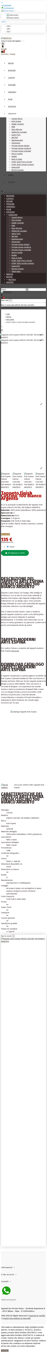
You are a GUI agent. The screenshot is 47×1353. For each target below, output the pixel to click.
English (15, 15)
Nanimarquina (17, 140)
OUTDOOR (10, 212)
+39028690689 (6, 5)
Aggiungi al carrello (17, 553)
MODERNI (10, 196)
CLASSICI (10, 198)
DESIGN (9, 201)
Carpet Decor (17, 119)
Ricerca (12, 280)
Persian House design (20, 146)
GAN (13, 127)
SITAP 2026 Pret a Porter (21, 162)
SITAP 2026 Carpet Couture (22, 165)
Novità (9, 277)
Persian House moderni (21, 148)
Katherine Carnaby (19, 132)
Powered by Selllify (37, 1316)
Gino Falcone (16, 129)
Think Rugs (16, 271)
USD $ (8, 31)
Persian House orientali (21, 151)
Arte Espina (16, 121)
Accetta (5, 1351)
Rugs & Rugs (16, 159)
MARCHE (9, 274)
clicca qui (15, 651)
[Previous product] (1, 326)
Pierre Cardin (16, 154)
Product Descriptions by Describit (16, 1318)
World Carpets (17, 170)
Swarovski (15, 167)
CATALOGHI (13, 215)
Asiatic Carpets (17, 124)
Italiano (16, 18)
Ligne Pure (15, 135)
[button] (12, 114)
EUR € (8, 26)
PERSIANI (10, 204)
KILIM (8, 209)
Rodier (14, 156)
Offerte (10, 282)
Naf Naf (14, 138)
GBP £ (8, 29)
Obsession (15, 143)
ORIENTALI (10, 207)
